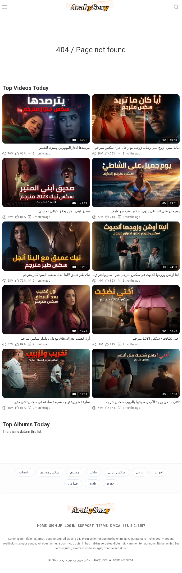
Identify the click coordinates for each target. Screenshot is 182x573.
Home (42, 526)
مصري (74, 472)
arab (110, 483)
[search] (176, 6)
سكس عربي (116, 472)
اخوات (159, 472)
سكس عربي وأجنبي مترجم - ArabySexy (83, 560)
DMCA (115, 526)
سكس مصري (49, 472)
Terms (102, 526)
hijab (92, 483)
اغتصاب (24, 472)
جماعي (73, 483)
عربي (140, 472)
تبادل (93, 472)
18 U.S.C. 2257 (134, 526)
